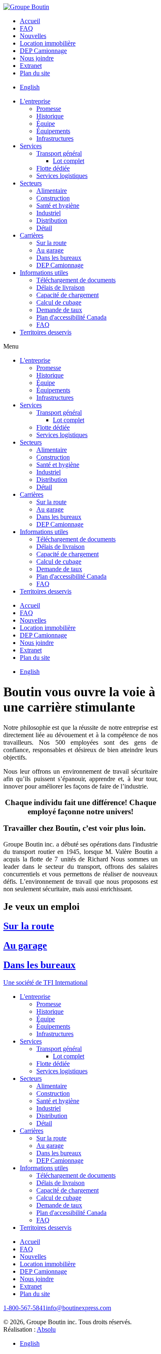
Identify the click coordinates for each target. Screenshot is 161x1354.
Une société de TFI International (45, 982)
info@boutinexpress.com (78, 1307)
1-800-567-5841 (24, 1307)
